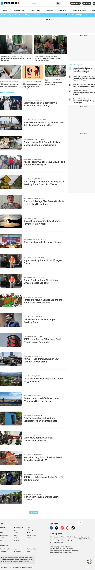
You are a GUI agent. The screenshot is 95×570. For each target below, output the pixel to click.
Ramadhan (17, 540)
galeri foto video (79, 10)
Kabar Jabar (35, 10)
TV (1, 540)
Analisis (16, 532)
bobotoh (62, 10)
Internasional (4, 535)
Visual (15, 537)
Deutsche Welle (75, 3)
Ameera (2, 527)
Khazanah (3, 530)
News (1, 532)
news (5, 10)
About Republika (5, 549)
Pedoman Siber (31, 549)
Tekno (15, 535)
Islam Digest (31, 530)
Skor (28, 527)
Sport (28, 532)
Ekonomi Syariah (18, 527)
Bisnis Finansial (31, 535)
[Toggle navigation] (2, 3)
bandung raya (19, 10)
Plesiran (50, 10)
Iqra (15, 530)
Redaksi (16, 549)
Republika (4, 15)
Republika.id (86, 3)
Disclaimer (3, 551)
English (29, 537)
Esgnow (2, 537)
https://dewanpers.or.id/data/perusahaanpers (15, 561)
